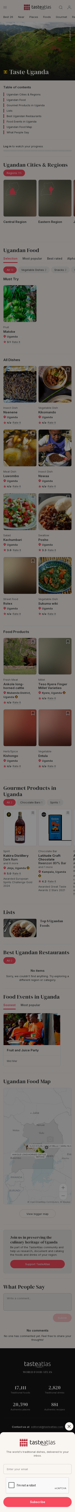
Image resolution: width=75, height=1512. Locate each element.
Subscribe (37, 1502)
